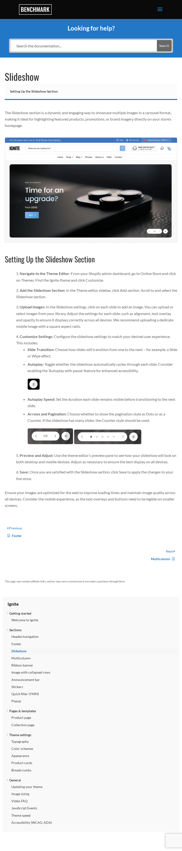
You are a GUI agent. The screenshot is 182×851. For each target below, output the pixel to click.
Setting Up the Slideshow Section (34, 91)
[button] (91, 602)
